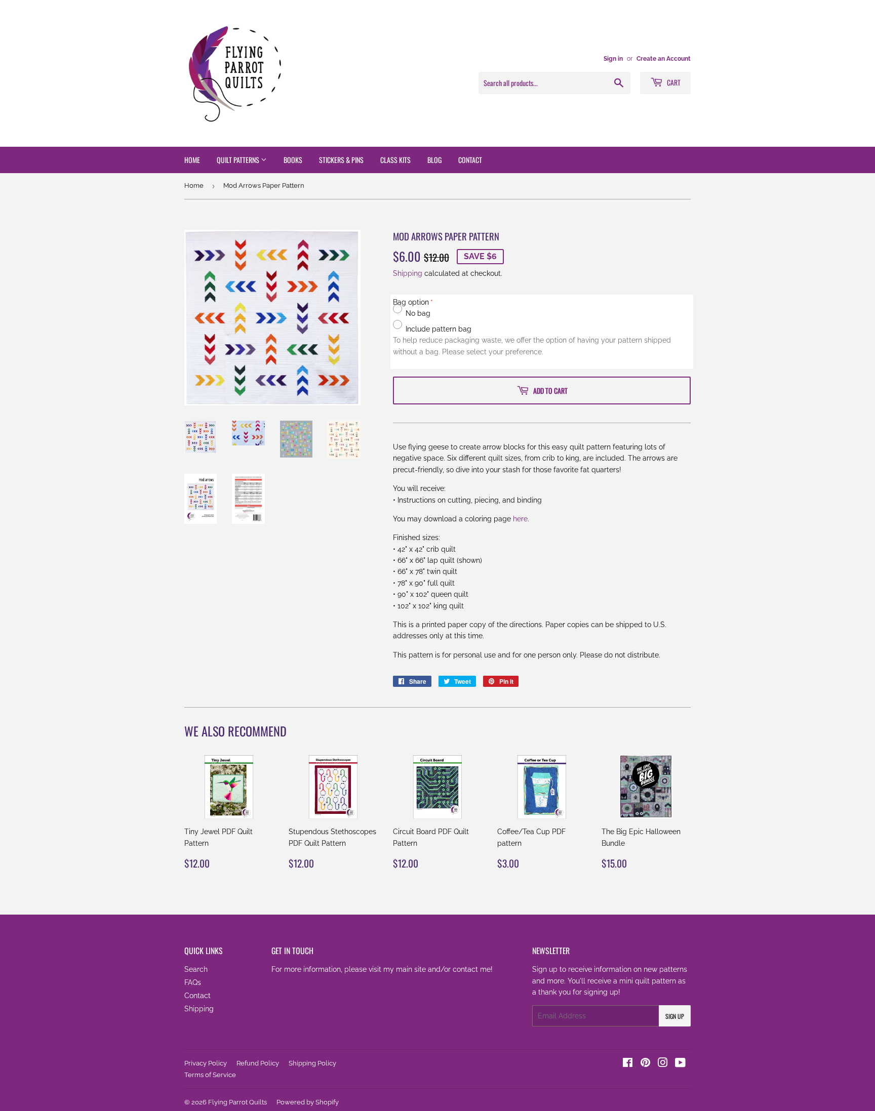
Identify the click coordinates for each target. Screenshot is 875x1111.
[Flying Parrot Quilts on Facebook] (627, 1064)
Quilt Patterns (239, 159)
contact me (472, 969)
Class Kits (395, 159)
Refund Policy (257, 1063)
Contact (470, 159)
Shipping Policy (312, 1063)
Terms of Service (210, 1075)
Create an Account (664, 58)
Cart (673, 82)
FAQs (192, 982)
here (520, 519)
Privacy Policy (205, 1063)
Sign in (613, 58)
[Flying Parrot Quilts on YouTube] (680, 1064)
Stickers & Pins (341, 159)
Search (196, 969)
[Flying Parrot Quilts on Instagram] (663, 1064)
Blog (434, 159)
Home (192, 159)
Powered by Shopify (307, 1102)
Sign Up (674, 1016)
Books (293, 159)
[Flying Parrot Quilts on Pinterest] (645, 1064)
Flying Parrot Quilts (237, 1102)
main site (411, 969)
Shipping (407, 273)
